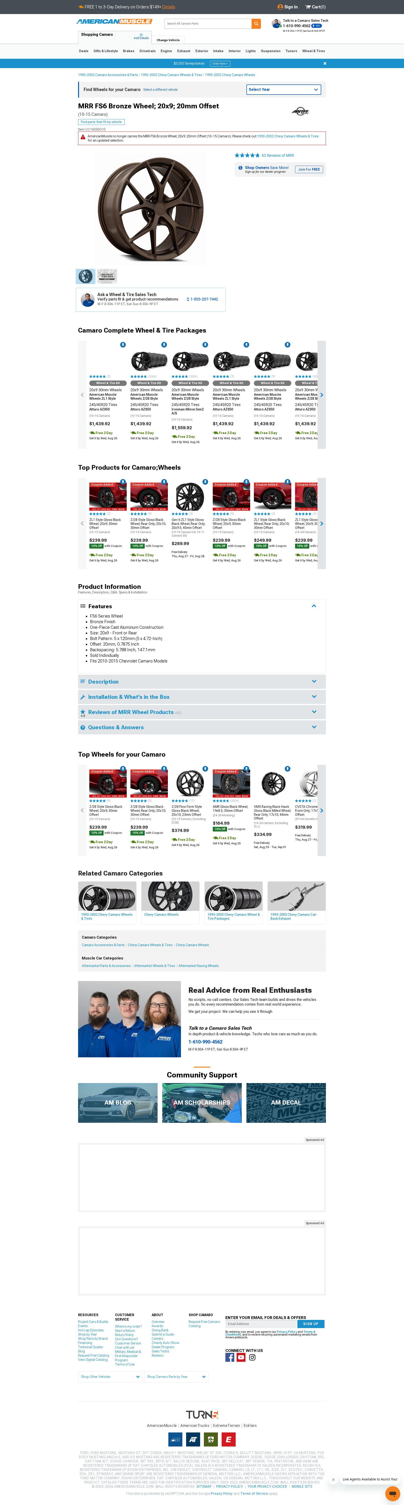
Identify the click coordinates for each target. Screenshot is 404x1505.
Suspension (271, 51)
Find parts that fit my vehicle (101, 122)
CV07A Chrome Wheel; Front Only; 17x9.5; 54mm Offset (313, 813)
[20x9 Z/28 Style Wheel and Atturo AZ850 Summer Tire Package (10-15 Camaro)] (149, 359)
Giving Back (160, 1330)
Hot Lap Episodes (91, 1330)
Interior (235, 51)
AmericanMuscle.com (114, 22)
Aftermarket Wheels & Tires (154, 966)
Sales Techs (160, 1351)
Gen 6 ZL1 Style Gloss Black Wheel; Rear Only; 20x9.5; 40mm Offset (188, 527)
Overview (158, 1322)
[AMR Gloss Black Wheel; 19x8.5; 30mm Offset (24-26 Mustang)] (231, 783)
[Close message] (325, 63)
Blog (81, 1351)
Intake (218, 51)
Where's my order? (128, 1326)
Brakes (128, 51)
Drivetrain (148, 51)
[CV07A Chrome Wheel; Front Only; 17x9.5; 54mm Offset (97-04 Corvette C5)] (313, 783)
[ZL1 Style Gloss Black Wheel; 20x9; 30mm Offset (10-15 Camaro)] (108, 497)
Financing (85, 1343)
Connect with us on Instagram (252, 1357)
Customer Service (128, 1343)
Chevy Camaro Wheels (192, 945)
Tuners (291, 51)
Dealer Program (163, 1347)
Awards (157, 1326)
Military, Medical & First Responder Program (128, 1356)
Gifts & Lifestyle (106, 51)
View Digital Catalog (93, 1360)
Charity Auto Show (165, 1343)
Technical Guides (90, 1347)
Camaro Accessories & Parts (103, 945)
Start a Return (125, 1331)
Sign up (311, 1324)
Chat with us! (124, 1347)
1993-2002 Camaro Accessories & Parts (108, 75)
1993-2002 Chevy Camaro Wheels (230, 75)
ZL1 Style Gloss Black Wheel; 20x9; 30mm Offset (105, 526)
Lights (251, 51)
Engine (166, 51)
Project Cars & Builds (93, 1322)
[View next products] (321, 395)
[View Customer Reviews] (247, 155)
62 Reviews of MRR (278, 155)
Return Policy (124, 1335)
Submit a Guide (163, 1334)
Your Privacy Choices (267, 1486)
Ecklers (250, 1425)
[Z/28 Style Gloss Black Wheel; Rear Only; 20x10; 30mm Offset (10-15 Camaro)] (149, 497)
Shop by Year (87, 1334)
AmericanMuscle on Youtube (241, 1357)
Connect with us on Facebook (229, 1357)
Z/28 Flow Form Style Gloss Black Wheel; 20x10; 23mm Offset (189, 814)
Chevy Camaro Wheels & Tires (150, 945)
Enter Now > (220, 63)
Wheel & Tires (313, 51)
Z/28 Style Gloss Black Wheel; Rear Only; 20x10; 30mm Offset (148, 526)
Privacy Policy (287, 1331)
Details (168, 6)
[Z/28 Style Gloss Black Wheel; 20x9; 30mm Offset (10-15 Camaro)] (231, 497)
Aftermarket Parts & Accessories (106, 966)
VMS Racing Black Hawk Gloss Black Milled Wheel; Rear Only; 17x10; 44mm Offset (272, 816)
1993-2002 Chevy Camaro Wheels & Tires (171, 75)
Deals (83, 51)
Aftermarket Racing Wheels (199, 966)
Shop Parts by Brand (93, 1338)
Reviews (157, 1355)
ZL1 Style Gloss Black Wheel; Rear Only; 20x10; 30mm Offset (271, 526)
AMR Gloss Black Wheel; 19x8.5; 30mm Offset (230, 811)
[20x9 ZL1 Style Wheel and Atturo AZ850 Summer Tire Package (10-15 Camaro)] (108, 359)
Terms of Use (125, 1364)
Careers (157, 1338)
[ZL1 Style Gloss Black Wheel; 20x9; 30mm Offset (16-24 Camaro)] (313, 497)
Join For (309, 169)
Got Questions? (126, 1339)
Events (83, 1326)
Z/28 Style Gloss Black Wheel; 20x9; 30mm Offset (229, 526)
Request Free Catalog (93, 1355)
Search (256, 24)
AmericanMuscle (162, 1425)
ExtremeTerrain (226, 1425)
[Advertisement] (202, 1177)
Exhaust (183, 51)
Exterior (201, 51)
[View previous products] (82, 395)
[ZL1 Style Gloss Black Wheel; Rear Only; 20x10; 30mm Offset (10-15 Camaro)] (272, 497)
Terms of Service (254, 1493)
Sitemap (204, 1486)
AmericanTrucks (194, 1425)
